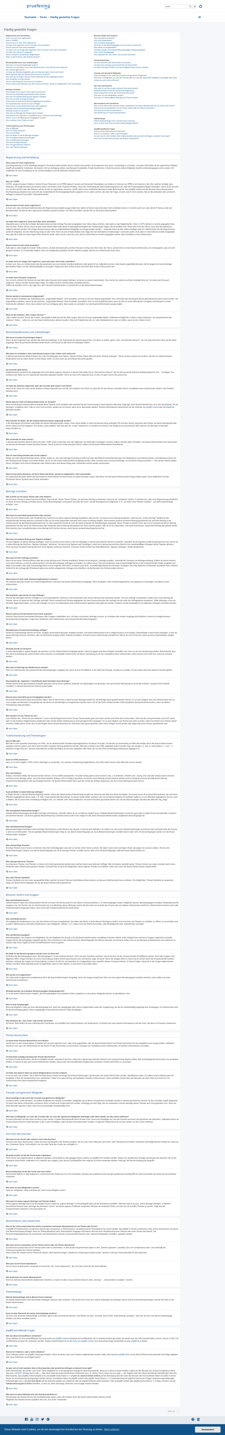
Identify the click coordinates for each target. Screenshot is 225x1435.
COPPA (142, 224)
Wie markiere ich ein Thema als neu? (20, 120)
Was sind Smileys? (13, 133)
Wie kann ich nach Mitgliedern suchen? (109, 95)
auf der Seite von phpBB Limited (80, 1341)
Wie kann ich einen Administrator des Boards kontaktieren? (116, 138)
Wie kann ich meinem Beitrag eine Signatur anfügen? (26, 97)
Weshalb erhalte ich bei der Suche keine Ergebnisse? (114, 90)
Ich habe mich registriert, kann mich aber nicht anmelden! (28, 45)
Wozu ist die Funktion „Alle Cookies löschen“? (23, 57)
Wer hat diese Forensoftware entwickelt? (109, 131)
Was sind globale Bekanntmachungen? (20, 138)
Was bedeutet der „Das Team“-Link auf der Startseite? (115, 55)
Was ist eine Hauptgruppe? (104, 52)
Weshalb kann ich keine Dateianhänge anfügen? (24, 108)
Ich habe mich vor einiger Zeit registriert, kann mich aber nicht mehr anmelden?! (36, 50)
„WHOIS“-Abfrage (21, 1373)
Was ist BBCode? (12, 128)
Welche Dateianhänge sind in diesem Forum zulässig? (114, 121)
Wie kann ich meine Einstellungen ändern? (22, 65)
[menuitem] (201, 7)
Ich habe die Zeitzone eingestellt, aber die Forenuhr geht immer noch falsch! (35, 72)
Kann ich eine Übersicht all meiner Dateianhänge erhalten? (116, 123)
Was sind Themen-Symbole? (17, 147)
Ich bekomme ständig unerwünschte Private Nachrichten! (115, 65)
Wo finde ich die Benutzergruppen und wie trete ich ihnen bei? (117, 45)
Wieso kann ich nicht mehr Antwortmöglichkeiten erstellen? (28, 101)
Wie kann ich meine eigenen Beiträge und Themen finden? (116, 98)
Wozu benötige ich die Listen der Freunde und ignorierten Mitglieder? (120, 75)
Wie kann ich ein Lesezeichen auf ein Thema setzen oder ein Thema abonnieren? (124, 108)
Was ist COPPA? (12, 40)
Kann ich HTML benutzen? (15, 131)
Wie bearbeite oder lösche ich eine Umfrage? (23, 104)
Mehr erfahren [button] (111, 1429)
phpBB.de (170, 407)
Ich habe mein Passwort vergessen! (19, 52)
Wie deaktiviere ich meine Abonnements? (110, 113)
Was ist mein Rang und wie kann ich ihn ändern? (24, 81)
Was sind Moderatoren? (103, 40)
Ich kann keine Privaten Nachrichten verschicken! (112, 62)
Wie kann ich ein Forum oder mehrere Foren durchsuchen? (116, 88)
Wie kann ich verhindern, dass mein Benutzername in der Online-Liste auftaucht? (37, 67)
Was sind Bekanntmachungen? (17, 140)
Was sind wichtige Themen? (16, 142)
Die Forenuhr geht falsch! (15, 70)
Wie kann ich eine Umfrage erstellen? (20, 99)
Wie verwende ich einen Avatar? (18, 79)
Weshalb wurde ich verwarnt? (17, 111)
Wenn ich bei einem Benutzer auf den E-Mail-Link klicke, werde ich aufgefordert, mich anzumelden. (44, 84)
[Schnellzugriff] (199, 17)
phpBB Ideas (124, 1354)
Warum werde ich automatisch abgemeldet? (23, 55)
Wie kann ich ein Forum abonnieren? (108, 110)
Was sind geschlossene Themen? (18, 145)
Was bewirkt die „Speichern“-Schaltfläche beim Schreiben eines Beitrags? (34, 115)
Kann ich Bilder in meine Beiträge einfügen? (22, 135)
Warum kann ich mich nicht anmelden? (20, 47)
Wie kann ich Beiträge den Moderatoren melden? (24, 113)
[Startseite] (38, 6)
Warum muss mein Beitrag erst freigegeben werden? (26, 118)
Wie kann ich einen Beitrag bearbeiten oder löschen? (26, 94)
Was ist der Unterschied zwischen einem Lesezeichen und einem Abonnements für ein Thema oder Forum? (134, 106)
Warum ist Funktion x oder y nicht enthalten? (111, 134)
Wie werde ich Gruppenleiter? (105, 47)
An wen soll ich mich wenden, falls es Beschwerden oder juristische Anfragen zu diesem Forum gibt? (132, 136)
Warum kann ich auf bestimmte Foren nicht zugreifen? (26, 106)
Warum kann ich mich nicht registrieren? (21, 43)
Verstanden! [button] (208, 1429)
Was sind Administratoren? (104, 38)
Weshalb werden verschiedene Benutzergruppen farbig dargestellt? (119, 50)
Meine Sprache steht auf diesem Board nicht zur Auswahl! (28, 74)
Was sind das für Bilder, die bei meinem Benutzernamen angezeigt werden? (35, 77)
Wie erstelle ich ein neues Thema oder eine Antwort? (26, 92)
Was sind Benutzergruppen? (104, 43)
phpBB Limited (152, 407)
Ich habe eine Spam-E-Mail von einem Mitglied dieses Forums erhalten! (121, 67)
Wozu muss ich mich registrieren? (18, 38)
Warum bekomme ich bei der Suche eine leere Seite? (114, 93)
